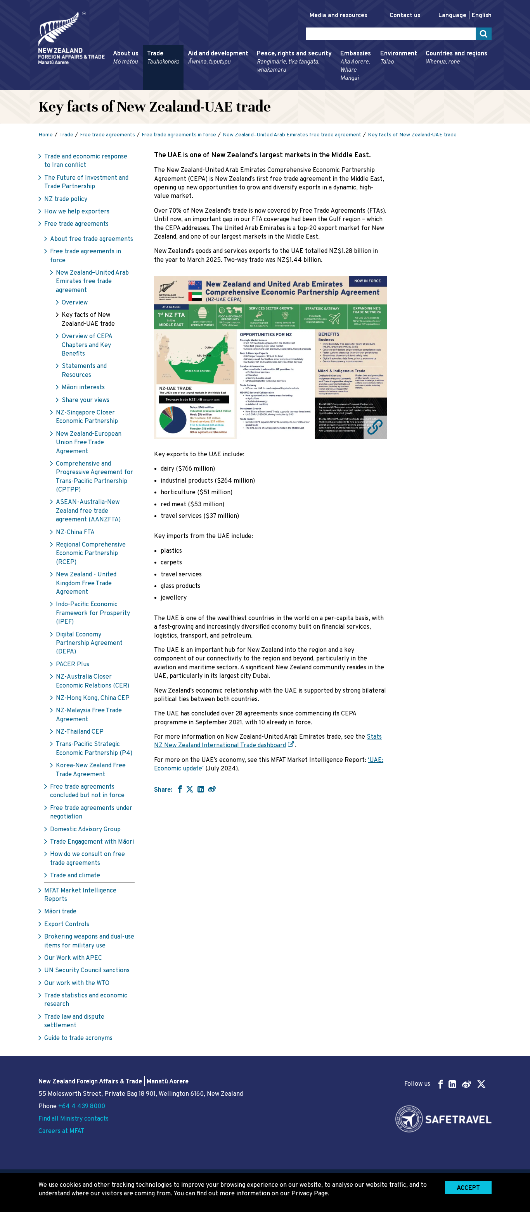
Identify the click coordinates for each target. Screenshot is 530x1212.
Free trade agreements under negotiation (91, 813)
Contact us (405, 15)
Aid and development (218, 58)
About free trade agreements (91, 239)
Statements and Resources (84, 371)
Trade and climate (75, 876)
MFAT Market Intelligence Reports (80, 895)
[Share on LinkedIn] (200, 789)
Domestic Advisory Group (85, 830)
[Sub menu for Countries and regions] (423, 86)
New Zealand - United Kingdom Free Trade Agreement (86, 583)
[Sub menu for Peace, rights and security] (254, 86)
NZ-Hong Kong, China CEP (93, 698)
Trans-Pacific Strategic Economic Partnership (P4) (94, 749)
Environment (398, 58)
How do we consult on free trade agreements (87, 859)
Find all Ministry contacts (73, 1119)
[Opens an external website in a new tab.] (270, 357)
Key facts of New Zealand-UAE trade (88, 319)
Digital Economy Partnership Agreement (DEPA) (89, 643)
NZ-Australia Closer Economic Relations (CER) (92, 681)
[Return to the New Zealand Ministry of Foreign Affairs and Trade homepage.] (71, 38)
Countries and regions (456, 58)
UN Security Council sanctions (87, 971)
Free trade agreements (76, 224)
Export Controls (66, 924)
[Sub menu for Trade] (145, 86)
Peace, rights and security (294, 62)
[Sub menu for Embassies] (338, 86)
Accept (468, 1188)
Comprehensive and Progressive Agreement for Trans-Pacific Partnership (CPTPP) (94, 477)
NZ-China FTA (75, 532)
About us (126, 58)
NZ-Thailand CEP (80, 732)
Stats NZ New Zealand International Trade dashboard (268, 741)
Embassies (355, 66)
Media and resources (338, 15)
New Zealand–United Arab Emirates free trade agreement (92, 281)
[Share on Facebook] (179, 789)
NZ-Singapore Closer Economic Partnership (87, 417)
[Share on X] (190, 789)
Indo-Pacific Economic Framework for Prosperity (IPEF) (93, 613)
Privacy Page (309, 1194)
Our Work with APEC (73, 958)
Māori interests (83, 388)
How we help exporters (76, 212)
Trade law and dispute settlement (74, 1021)
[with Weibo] (212, 789)
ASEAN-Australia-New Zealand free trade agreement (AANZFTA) (88, 511)
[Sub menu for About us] (111, 86)
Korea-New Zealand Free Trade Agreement (91, 770)
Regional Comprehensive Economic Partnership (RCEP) (91, 553)
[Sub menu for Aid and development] (185, 86)
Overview (75, 303)
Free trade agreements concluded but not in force (87, 791)
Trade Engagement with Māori (92, 842)
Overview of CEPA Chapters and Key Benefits (87, 345)
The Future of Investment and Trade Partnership (86, 182)
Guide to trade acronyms (78, 1038)
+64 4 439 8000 (81, 1107)
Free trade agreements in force (85, 256)
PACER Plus (72, 665)
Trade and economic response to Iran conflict (85, 161)
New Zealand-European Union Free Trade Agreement (88, 443)
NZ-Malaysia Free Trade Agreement (89, 715)
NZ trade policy (65, 199)
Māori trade (60, 912)
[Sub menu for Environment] (378, 86)
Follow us (417, 1084)
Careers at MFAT (61, 1131)
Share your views (85, 400)
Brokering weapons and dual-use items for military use (89, 941)
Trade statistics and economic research (85, 1000)
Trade (163, 58)
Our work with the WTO (76, 983)
